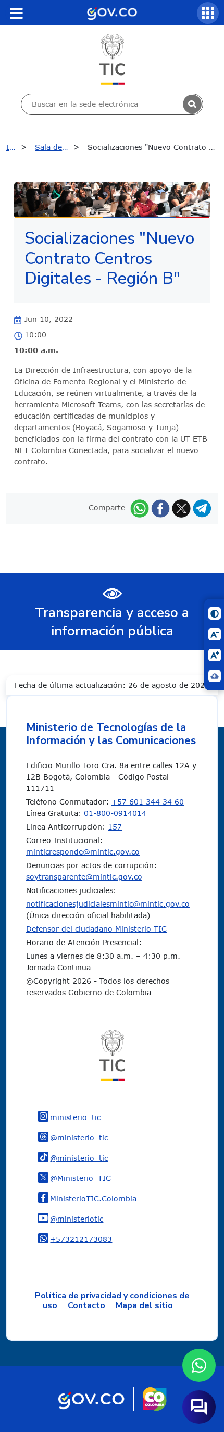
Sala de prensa (59, 147)
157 (115, 826)
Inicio (16, 147)
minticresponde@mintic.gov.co (83, 851)
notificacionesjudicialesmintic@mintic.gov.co (108, 903)
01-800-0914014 (115, 813)
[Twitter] (181, 507)
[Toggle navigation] (16, 13)
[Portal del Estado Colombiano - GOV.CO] (112, 12)
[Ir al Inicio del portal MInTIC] (112, 58)
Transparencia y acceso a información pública (112, 622)
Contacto (86, 1305)
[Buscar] (192, 104)
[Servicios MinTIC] (208, 13)
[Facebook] (160, 507)
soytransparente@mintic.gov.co (84, 876)
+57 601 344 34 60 (147, 801)
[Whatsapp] (139, 507)
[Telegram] (202, 507)
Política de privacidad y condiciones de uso (112, 1300)
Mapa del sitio (144, 1305)
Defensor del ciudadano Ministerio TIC (96, 928)
